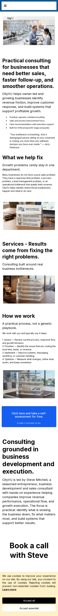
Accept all (29, 600)
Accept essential (29, 608)
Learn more (9, 589)
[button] (4, 6)
